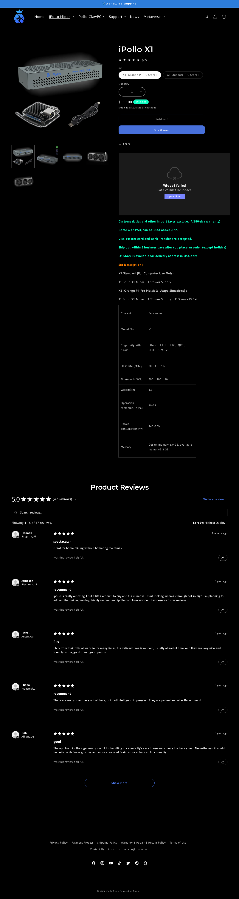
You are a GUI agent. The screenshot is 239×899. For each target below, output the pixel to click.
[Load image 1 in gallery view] (23, 156)
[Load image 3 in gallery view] (72, 156)
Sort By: (198, 522)
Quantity (124, 83)
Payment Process (82, 842)
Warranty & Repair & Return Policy (143, 842)
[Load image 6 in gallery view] (23, 181)
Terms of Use (178, 842)
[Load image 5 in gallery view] (97, 156)
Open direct (174, 196)
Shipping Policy (107, 842)
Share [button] (126, 143)
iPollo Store (112, 891)
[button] (61, 16)
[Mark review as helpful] (222, 558)
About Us (114, 849)
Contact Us (97, 849)
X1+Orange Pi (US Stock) (142, 76)
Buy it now (162, 130)
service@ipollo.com (136, 849)
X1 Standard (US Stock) (185, 76)
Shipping (123, 107)
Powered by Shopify (131, 891)
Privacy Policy (59, 842)
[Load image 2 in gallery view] (47, 156)
